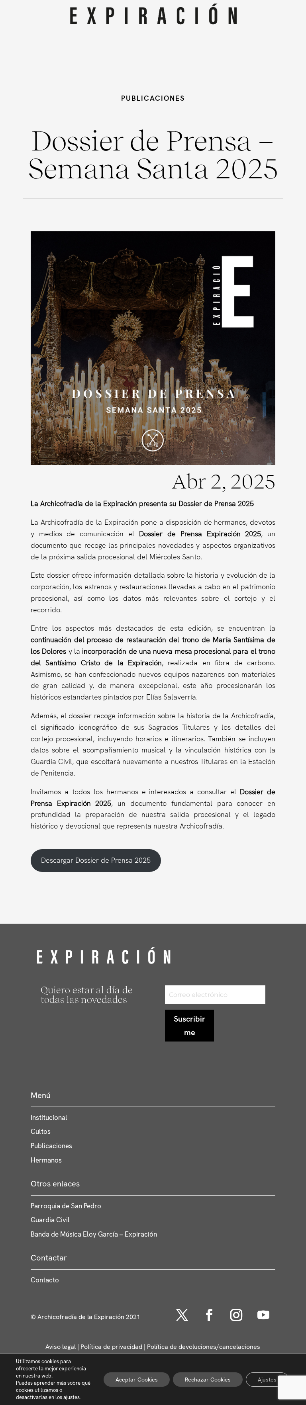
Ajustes (267, 1379)
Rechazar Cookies (208, 1379)
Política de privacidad (111, 1346)
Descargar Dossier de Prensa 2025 (96, 860)
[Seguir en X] (182, 1315)
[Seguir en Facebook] (209, 1315)
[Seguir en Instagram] (236, 1315)
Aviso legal (60, 1346)
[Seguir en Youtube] (263, 1315)
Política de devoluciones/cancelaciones (203, 1346)
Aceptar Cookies (137, 1379)
